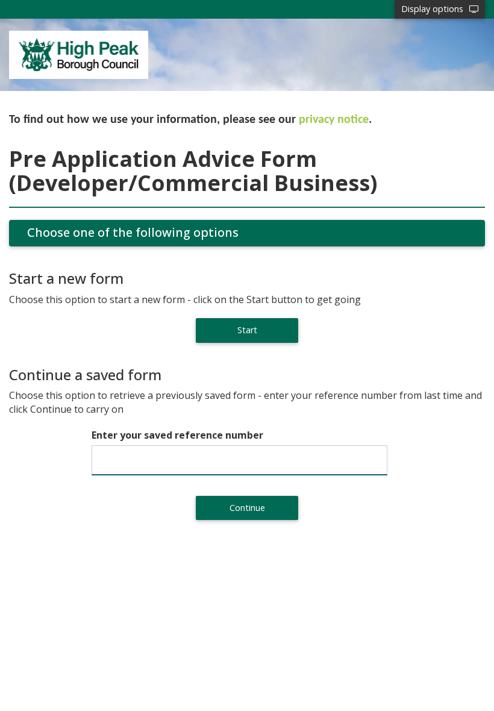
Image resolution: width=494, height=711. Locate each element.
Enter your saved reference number (177, 435)
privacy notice (334, 120)
